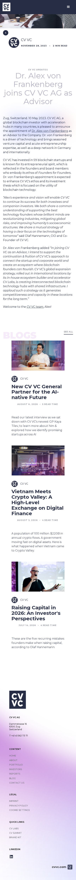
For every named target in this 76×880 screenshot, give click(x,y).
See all (68, 331)
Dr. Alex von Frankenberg (50, 131)
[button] (68, 7)
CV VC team (35, 306)
